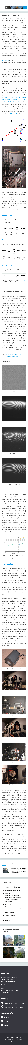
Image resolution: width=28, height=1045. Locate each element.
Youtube (6, 1025)
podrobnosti (5, 60)
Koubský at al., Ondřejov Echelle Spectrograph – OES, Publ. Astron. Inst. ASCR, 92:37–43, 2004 (14, 99)
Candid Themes (18, 1041)
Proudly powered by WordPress (13, 1039)
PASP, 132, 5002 (13, 113)
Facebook (6, 1017)
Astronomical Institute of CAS (14, 1003)
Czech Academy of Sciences (13, 1007)
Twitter (6, 1021)
